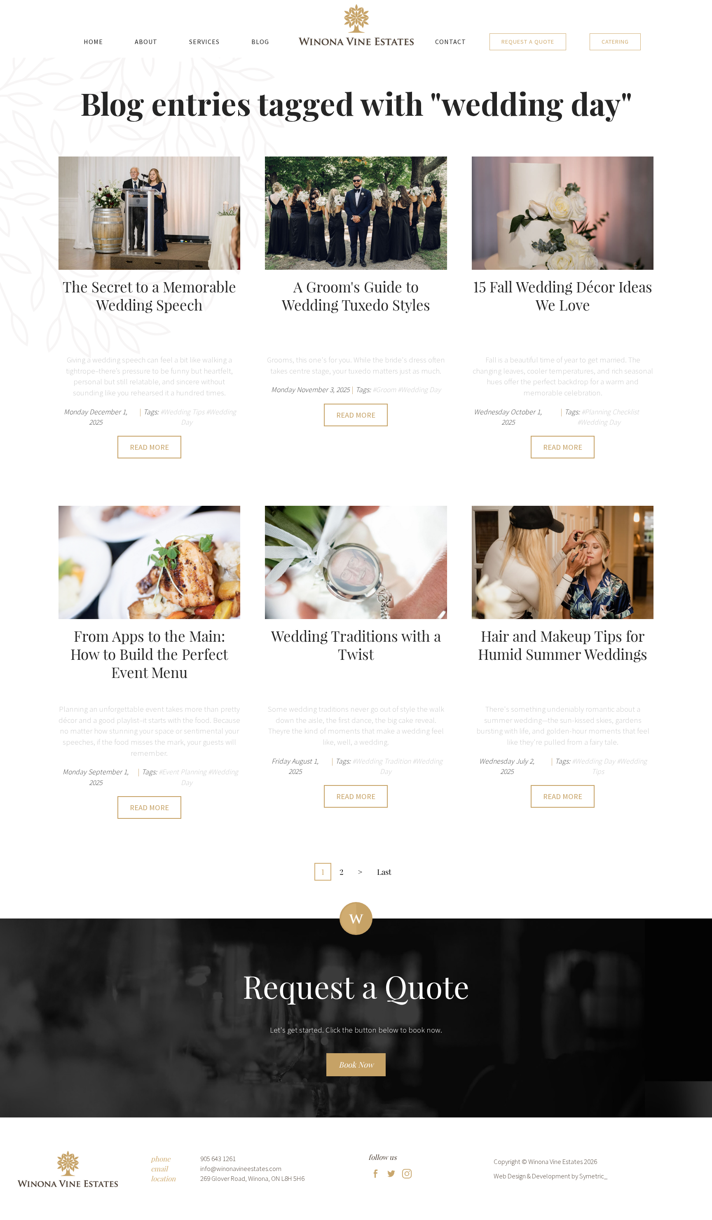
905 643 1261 (218, 1158)
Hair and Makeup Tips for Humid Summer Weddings (562, 645)
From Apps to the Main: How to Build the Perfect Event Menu (149, 654)
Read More (149, 447)
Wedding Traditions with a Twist (356, 645)
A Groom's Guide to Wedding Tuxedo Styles (356, 296)
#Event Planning (182, 771)
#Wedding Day (419, 389)
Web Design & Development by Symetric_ (550, 1175)
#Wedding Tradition (381, 761)
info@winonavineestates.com (240, 1168)
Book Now (356, 1065)
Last (384, 871)
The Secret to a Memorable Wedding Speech (149, 296)
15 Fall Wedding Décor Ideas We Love (562, 296)
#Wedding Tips (182, 411)
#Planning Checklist (610, 411)
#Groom (384, 389)
